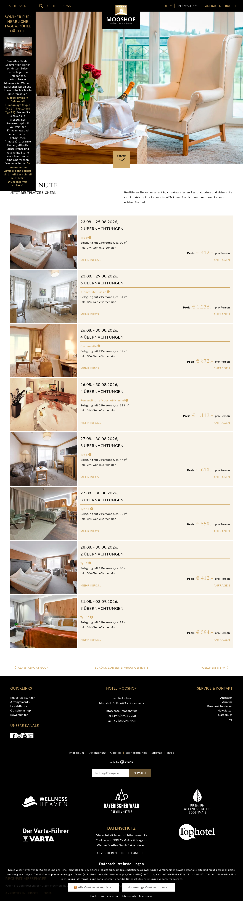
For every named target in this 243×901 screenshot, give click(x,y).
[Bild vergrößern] (18, 46)
